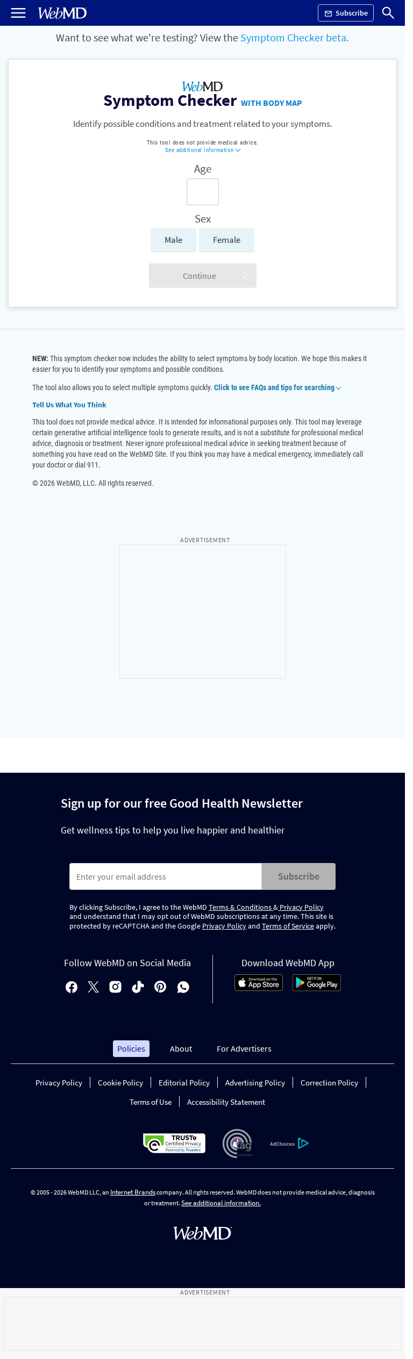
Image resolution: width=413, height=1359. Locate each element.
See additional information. (221, 1202)
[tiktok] (138, 988)
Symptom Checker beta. (294, 37)
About (181, 1048)
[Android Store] (317, 988)
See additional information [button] (200, 150)
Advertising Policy (255, 1082)
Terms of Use (151, 1102)
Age (202, 168)
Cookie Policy (120, 1082)
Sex (203, 218)
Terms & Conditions (241, 907)
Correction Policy (329, 1082)
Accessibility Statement (226, 1102)
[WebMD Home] (62, 13)
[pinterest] (160, 988)
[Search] (388, 13)
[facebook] (71, 988)
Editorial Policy (184, 1082)
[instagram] (115, 988)
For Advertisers (244, 1048)
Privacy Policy (301, 907)
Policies (131, 1048)
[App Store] (258, 988)
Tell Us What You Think (69, 404)
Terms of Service (288, 926)
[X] (93, 988)
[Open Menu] (18, 13)
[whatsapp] (183, 988)
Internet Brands (132, 1192)
